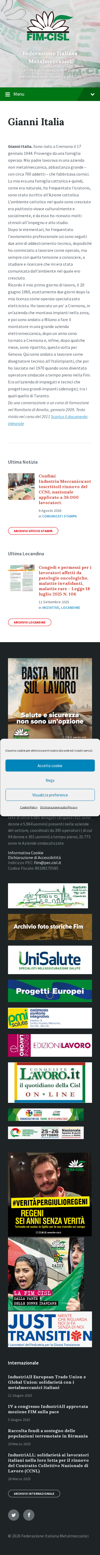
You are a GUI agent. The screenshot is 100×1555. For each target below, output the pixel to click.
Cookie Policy (29, 807)
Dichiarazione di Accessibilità (34, 857)
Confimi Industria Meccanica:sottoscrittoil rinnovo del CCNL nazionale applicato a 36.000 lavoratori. (65, 489)
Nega (50, 780)
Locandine (70, 607)
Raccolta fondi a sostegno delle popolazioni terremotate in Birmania (48, 1433)
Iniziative (50, 607)
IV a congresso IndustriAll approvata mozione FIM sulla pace (48, 1409)
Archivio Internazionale (34, 1494)
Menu (18, 94)
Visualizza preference (50, 794)
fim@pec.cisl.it (47, 862)
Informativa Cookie (25, 852)
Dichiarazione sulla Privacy (59, 807)
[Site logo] (50, 44)
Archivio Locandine (30, 622)
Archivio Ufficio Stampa (33, 531)
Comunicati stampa (59, 516)
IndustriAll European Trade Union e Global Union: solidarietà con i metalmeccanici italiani (47, 1382)
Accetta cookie (50, 765)
